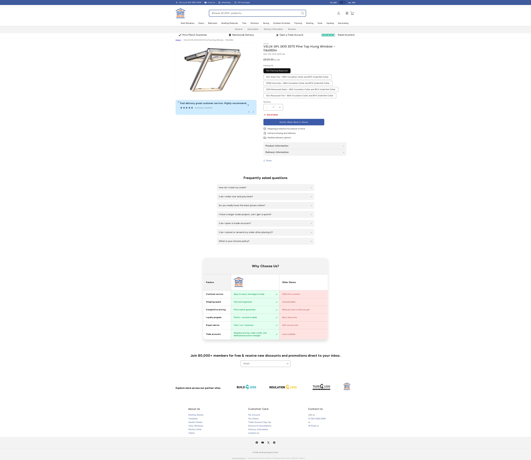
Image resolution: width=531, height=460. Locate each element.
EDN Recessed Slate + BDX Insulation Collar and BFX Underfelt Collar (300, 89)
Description (253, 29)
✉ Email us (313, 426)
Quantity (267, 102)
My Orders (253, 418)
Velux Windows (195, 426)
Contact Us (253, 433)
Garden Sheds (195, 422)
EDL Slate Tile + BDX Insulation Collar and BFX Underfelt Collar (297, 77)
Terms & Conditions (238, 458)
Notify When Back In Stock (294, 122)
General (238, 29)
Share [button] (269, 160)
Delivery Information (273, 29)
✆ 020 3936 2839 (317, 418)
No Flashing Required (277, 71)
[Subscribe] (287, 363)
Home (178, 40)
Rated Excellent (346, 35)
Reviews (292, 29)
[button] (187, 23)
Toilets (191, 433)
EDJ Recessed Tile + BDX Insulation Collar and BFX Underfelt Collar (299, 95)
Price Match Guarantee (194, 35)
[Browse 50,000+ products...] (303, 13)
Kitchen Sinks (195, 429)
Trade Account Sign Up (259, 422)
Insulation (193, 418)
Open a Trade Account (291, 35)
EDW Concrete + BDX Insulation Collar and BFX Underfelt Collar (298, 83)
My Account (254, 415)
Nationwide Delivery (243, 35)
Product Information (277, 145)
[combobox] (257, 13)
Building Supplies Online (268, 452)
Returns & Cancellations (259, 426)
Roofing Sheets (195, 415)
